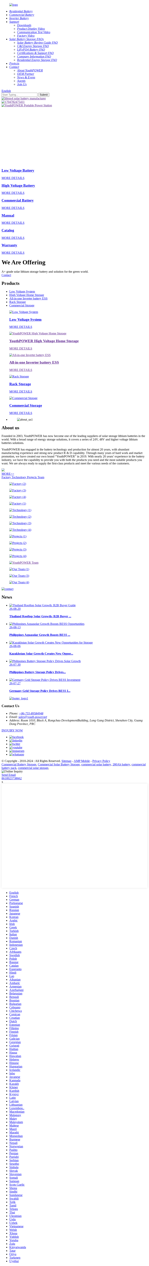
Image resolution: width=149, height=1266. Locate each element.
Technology (19, 477)
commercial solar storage (33, 768)
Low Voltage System (22, 291)
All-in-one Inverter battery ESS (28, 298)
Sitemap (66, 761)
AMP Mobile (82, 761)
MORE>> (8, 473)
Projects (32, 477)
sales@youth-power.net (32, 717)
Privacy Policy (101, 761)
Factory (7, 477)
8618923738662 (12, 778)
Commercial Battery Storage (19, 764)
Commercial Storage (21, 305)
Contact (6, 275)
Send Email (9, 774)
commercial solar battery (96, 764)
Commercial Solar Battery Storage (59, 764)
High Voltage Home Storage (26, 295)
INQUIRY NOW (12, 730)
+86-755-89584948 (31, 713)
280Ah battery (121, 764)
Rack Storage (17, 302)
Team (40, 477)
